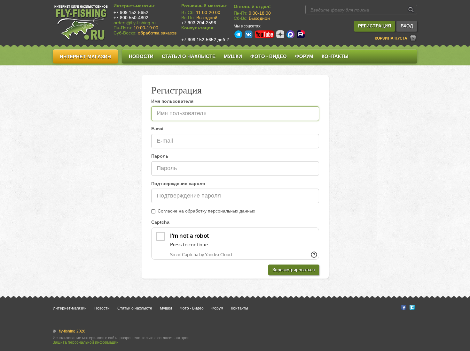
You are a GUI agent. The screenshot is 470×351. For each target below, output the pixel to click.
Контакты (335, 56)
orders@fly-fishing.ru (135, 22)
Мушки (233, 56)
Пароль (159, 156)
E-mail (158, 128)
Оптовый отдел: (252, 6)
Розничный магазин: (204, 5)
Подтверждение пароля (178, 183)
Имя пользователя (172, 101)
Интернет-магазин (85, 56)
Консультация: (198, 27)
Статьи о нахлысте (188, 56)
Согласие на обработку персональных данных (206, 210)
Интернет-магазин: (134, 5)
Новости (141, 56)
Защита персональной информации (86, 342)
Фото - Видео (268, 56)
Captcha (160, 222)
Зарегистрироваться (293, 269)
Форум (304, 56)
